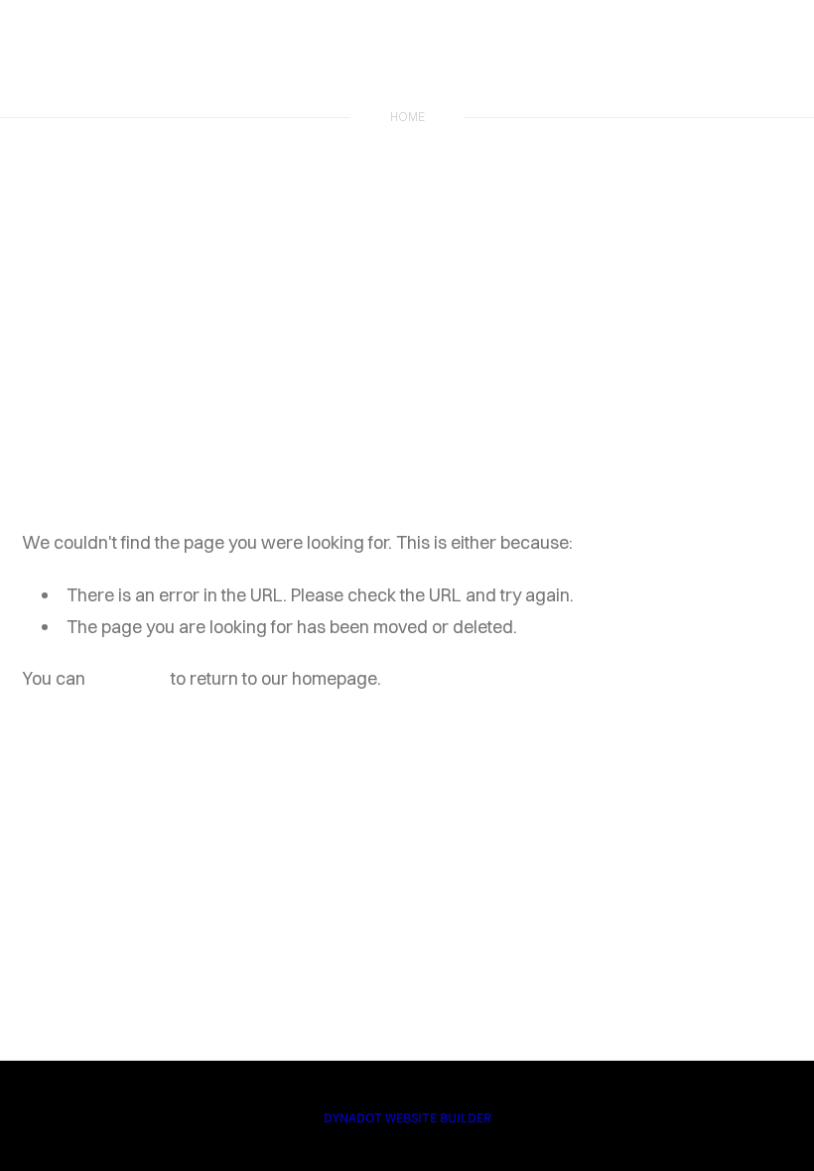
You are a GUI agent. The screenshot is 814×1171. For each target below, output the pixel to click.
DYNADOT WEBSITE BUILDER (407, 1117)
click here (128, 678)
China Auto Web (407, 62)
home (407, 116)
